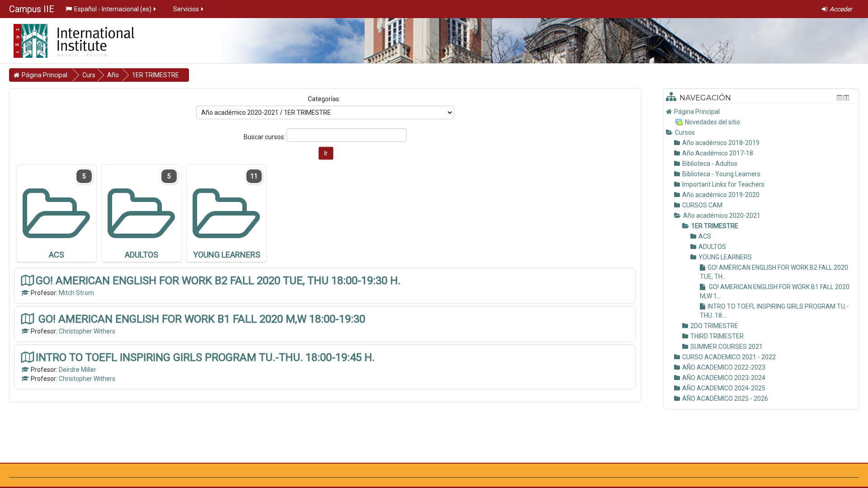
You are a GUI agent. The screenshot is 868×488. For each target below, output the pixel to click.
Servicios (186, 9)
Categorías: (324, 99)
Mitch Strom (76, 292)
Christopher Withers (87, 331)
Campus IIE (31, 9)
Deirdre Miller (77, 369)
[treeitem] (761, 111)
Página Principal (697, 111)
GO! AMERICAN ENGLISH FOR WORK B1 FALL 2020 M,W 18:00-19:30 (200, 318)
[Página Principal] (67, 38)
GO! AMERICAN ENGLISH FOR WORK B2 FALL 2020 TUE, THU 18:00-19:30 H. (218, 280)
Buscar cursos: (265, 137)
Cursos (685, 132)
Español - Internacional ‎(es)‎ (112, 9)
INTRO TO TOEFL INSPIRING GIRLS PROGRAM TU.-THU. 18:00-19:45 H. (205, 357)
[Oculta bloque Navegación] (839, 97)
